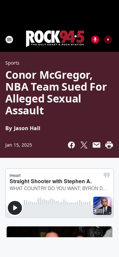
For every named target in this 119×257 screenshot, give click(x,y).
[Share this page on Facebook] (71, 145)
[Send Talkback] (95, 39)
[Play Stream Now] (108, 39)
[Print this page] (109, 145)
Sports (12, 63)
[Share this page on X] (84, 145)
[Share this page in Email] (96, 145)
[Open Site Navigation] (9, 39)
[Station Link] (55, 39)
